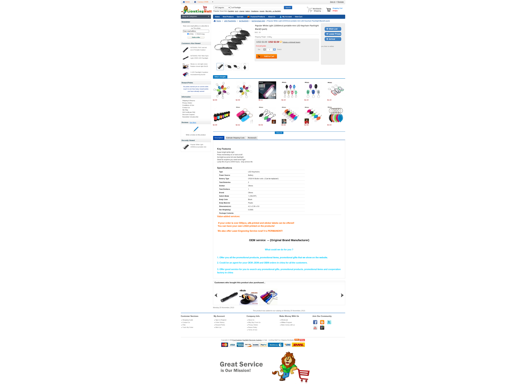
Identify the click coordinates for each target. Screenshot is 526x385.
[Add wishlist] (333, 30)
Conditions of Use (188, 105)
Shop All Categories (189, 16)
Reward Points (220, 325)
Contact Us (186, 107)
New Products (228, 17)
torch (236, 11)
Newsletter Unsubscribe (190, 117)
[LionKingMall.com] (196, 13)
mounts (262, 11)
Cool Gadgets (237, 340)
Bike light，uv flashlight (273, 11)
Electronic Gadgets (255, 340)
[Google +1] (322, 328)
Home (187, 2)
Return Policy (252, 327)
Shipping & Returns (188, 100)
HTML (191, 34)
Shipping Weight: (261, 37)
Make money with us (288, 325)
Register (341, 2)
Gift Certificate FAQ (188, 112)
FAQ (183, 325)
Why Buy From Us (254, 322)
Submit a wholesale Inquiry (291, 42)
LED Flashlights (230, 21)
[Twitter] (329, 322)
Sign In (332, 2)
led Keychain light (258, 21)
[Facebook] (315, 322)
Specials (240, 17)
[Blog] (322, 322)
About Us (271, 17)
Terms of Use (252, 330)
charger (242, 11)
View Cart (298, 17)
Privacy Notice (187, 103)
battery (247, 11)
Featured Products (258, 17)
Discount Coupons (188, 114)
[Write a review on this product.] (196, 132)
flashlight (231, 11)
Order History (220, 322)
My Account (287, 17)
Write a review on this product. (196, 135)
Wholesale (284, 320)
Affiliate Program (286, 322)
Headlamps (255, 11)
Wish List (218, 327)
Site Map (185, 110)
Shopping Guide (187, 320)
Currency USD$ (203, 2)
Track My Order (187, 327)
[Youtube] (315, 328)
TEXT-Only (201, 34)
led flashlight (243, 21)
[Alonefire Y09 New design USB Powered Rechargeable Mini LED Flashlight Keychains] (221, 123)
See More (193, 122)
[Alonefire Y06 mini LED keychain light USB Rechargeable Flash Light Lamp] (244, 123)
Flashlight (245, 340)
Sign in (217, 320)
